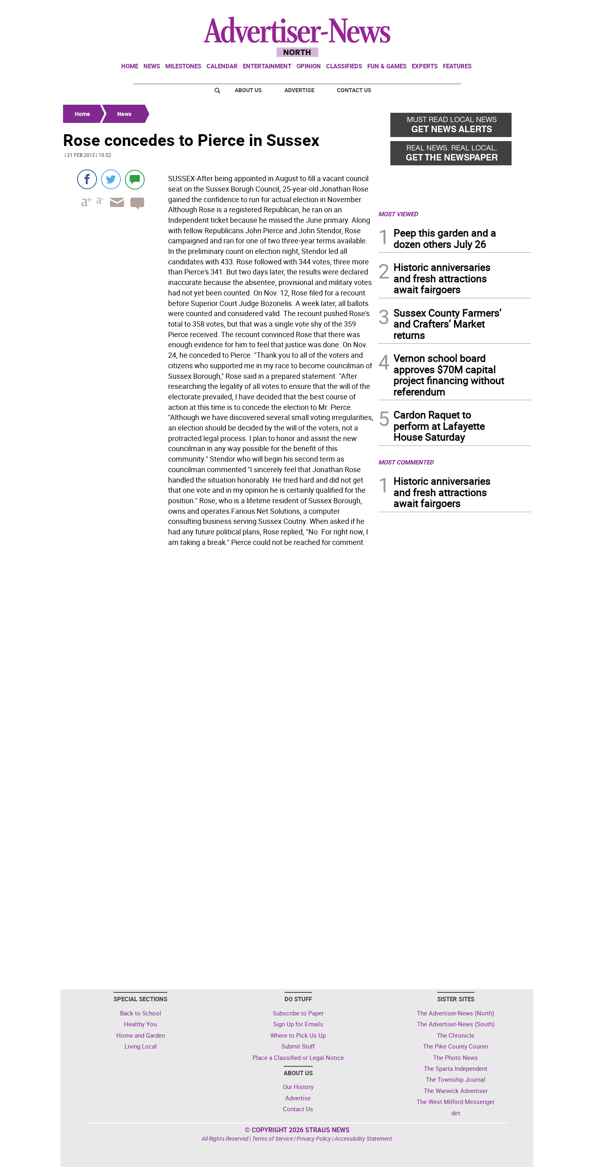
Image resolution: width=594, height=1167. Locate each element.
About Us (248, 90)
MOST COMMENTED (406, 462)
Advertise (299, 90)
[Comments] (135, 179)
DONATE (511, 9)
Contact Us (354, 90)
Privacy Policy (314, 1138)
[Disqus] (218, 660)
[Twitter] (111, 179)
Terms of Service (272, 1138)
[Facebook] (87, 179)
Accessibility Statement (363, 1138)
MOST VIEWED (398, 214)
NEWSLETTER (466, 9)
